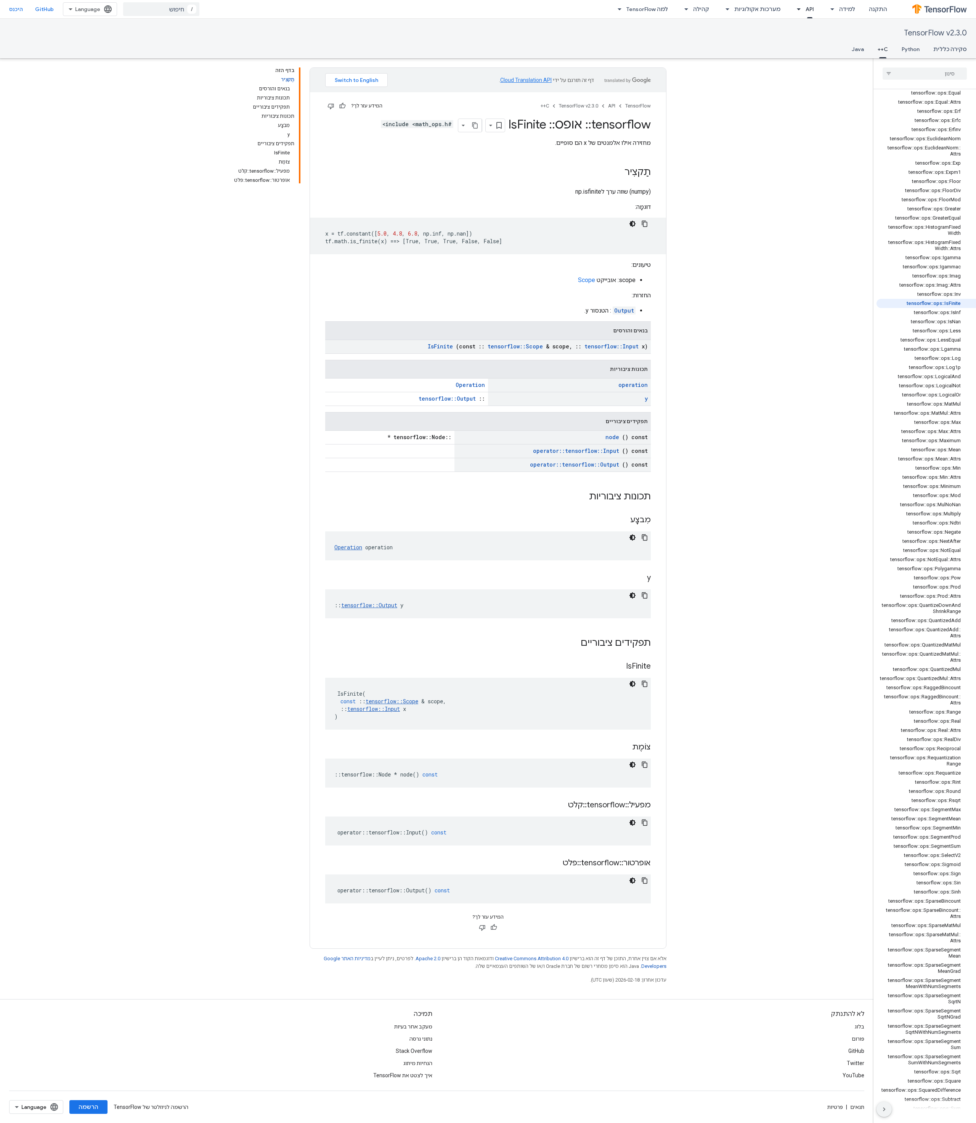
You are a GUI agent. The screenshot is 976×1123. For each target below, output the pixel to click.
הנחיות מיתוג (417, 1063)
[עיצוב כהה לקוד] (632, 224)
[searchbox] (925, 73)
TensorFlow (638, 106)
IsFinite (440, 346)
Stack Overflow (414, 1051)
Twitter (855, 1063)
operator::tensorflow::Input (576, 450)
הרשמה (88, 1107)
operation (633, 384)
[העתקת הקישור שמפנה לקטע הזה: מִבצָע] (620, 520)
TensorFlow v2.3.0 (935, 33)
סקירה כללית (950, 49)
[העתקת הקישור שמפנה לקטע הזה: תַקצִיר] (616, 172)
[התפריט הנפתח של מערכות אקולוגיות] (725, 9)
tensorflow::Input (611, 346)
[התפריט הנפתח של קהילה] (684, 9)
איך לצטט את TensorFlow (402, 1075)
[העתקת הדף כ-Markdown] (475, 125)
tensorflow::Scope (515, 346)
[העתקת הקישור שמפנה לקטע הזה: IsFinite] (616, 666)
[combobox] (161, 9)
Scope (586, 280)
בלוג (859, 1027)
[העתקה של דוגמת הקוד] (645, 224)
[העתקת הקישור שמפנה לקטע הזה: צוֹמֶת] (622, 747)
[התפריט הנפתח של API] (796, 9)
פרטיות (835, 1107)
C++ (883, 49)
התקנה (878, 9)
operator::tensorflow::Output (574, 464)
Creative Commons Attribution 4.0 (531, 958)
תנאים (857, 1107)
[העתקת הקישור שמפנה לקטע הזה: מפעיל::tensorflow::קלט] (558, 805)
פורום (858, 1039)
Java (858, 49)
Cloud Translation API (526, 80)
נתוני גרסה (420, 1039)
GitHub (44, 9)
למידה (847, 9)
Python (911, 49)
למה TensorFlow (647, 9)
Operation (470, 384)
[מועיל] (342, 106)
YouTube (853, 1075)
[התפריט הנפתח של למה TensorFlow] (617, 9)
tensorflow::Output (447, 398)
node (612, 437)
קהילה (701, 9)
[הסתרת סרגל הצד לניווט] (884, 1109)
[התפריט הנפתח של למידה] (830, 9)
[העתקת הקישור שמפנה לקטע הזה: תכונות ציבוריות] (579, 497)
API (810, 9)
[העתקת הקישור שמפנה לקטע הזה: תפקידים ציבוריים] (570, 643)
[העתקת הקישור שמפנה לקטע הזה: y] (637, 578)
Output (624, 310)
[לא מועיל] (331, 106)
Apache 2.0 (428, 958)
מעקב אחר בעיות (413, 1027)
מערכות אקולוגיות (757, 9)
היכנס (16, 9)
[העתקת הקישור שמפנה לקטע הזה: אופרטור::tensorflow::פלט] (553, 863)
